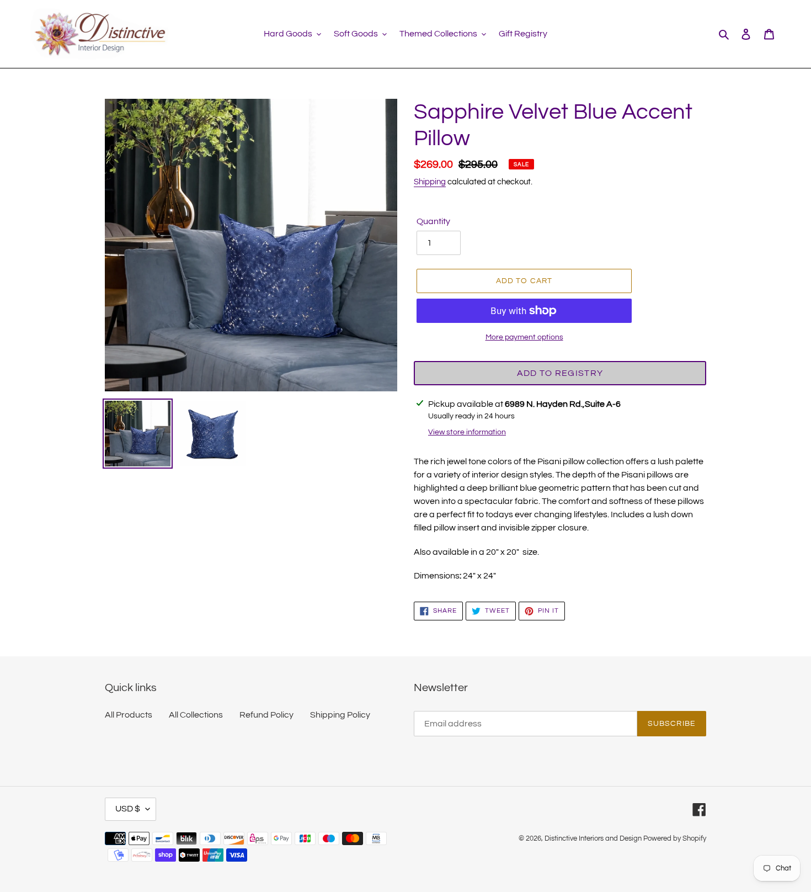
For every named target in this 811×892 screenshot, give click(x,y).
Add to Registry (560, 373)
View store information (467, 432)
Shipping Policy (340, 714)
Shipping (430, 182)
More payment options (524, 337)
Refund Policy (266, 714)
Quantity (433, 221)
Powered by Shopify (674, 838)
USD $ (127, 808)
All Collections (196, 714)
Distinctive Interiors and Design (593, 838)
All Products (128, 714)
